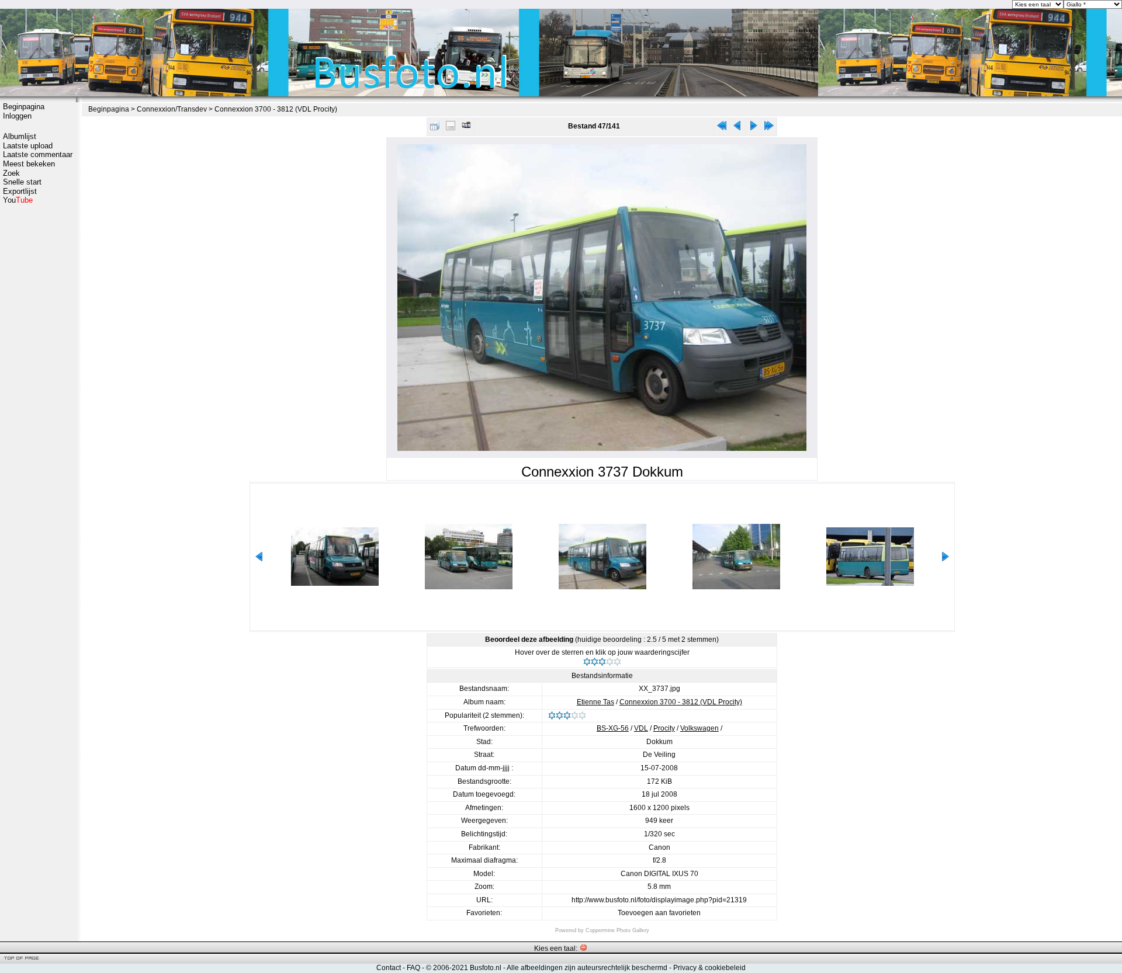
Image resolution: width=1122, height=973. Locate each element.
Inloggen (17, 116)
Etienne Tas (595, 702)
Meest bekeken (29, 163)
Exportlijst (20, 191)
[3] (602, 662)
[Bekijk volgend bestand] (753, 128)
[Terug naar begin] (721, 128)
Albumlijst (19, 136)
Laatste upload (28, 145)
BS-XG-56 (613, 728)
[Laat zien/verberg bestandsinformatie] (450, 128)
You (18, 200)
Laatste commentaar (37, 154)
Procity (664, 728)
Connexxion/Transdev (172, 109)
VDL (641, 728)
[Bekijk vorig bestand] (737, 128)
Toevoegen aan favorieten (659, 913)
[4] (610, 662)
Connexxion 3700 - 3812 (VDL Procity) (275, 109)
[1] (587, 662)
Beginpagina (23, 106)
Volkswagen (699, 728)
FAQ (413, 968)
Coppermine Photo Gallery (617, 930)
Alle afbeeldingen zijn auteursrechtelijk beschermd (587, 968)
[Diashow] (466, 128)
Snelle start (22, 182)
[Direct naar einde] (769, 128)
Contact (388, 968)
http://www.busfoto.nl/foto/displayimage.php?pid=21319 (659, 900)
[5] (617, 662)
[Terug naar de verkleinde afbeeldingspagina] (434, 128)
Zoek (11, 173)
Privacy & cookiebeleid (709, 968)
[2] (594, 662)
